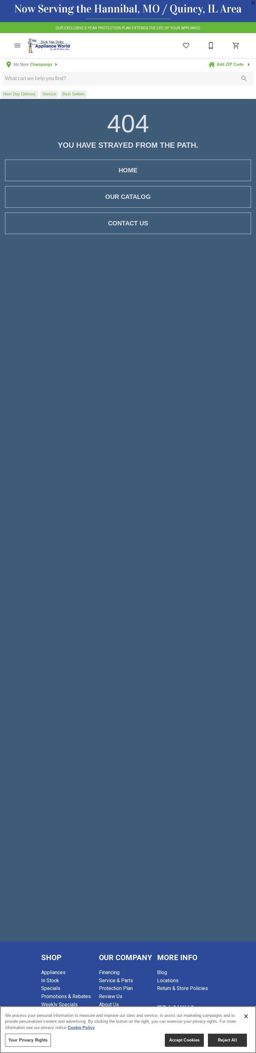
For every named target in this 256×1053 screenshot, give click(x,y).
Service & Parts (116, 980)
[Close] (246, 1016)
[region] (128, 1029)
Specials (50, 988)
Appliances (53, 972)
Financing (109, 972)
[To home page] (48, 45)
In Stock (50, 980)
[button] (17, 45)
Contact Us (128, 223)
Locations (168, 980)
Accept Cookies (184, 1040)
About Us (109, 1004)
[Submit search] (244, 78)
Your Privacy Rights (27, 1040)
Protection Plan (116, 988)
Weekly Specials (59, 1004)
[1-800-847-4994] (211, 45)
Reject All (227, 1040)
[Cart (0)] (236, 45)
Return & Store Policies (182, 988)
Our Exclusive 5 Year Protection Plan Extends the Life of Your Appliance (128, 28)
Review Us (110, 996)
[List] (186, 45)
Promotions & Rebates (66, 996)
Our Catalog (128, 196)
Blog (162, 972)
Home (128, 170)
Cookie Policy (81, 1027)
